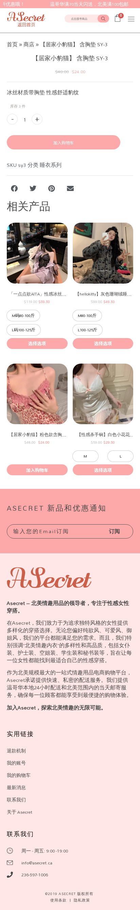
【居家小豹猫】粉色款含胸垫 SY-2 (37, 434)
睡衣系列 (51, 165)
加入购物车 (63, 142)
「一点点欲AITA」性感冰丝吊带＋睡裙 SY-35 (37, 294)
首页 (12, 44)
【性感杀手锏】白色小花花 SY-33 (103, 434)
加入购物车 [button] (37, 470)
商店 (28, 44)
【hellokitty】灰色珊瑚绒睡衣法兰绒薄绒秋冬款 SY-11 (103, 294)
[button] (131, 19)
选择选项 (37, 343)
